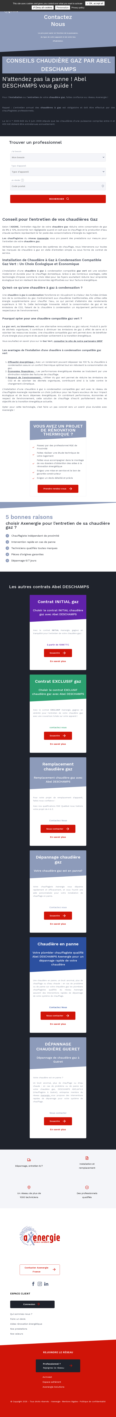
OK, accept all (96, 3)
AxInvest (47, 1377)
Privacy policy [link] (77, 7)
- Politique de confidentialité (92, 1401)
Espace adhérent (52, 1382)
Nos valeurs (16, 1333)
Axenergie (46, 1095)
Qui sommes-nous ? (21, 1314)
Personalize (63, 7)
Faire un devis (17, 1319)
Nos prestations (18, 1328)
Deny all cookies (43, 7)
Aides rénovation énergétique (26, 1324)
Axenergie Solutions (53, 1387)
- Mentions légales (69, 1401)
